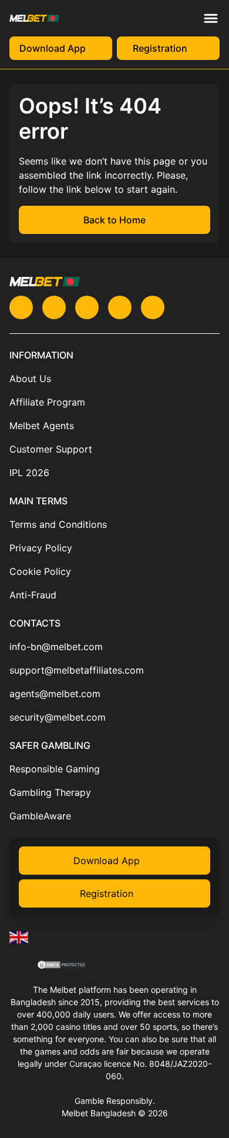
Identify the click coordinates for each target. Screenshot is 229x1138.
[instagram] (120, 307)
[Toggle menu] (211, 18)
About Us (30, 378)
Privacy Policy (40, 548)
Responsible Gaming (54, 769)
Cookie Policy (40, 571)
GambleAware (40, 816)
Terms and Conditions (58, 524)
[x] (21, 307)
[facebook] (152, 307)
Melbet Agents (41, 425)
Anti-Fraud (32, 595)
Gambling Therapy (50, 792)
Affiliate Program (47, 402)
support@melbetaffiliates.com (76, 670)
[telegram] (87, 307)
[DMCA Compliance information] (62, 965)
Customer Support (50, 449)
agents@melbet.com (54, 693)
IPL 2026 (29, 472)
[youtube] (54, 307)
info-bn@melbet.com (56, 646)
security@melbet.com (57, 717)
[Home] (18, 937)
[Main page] (34, 18)
